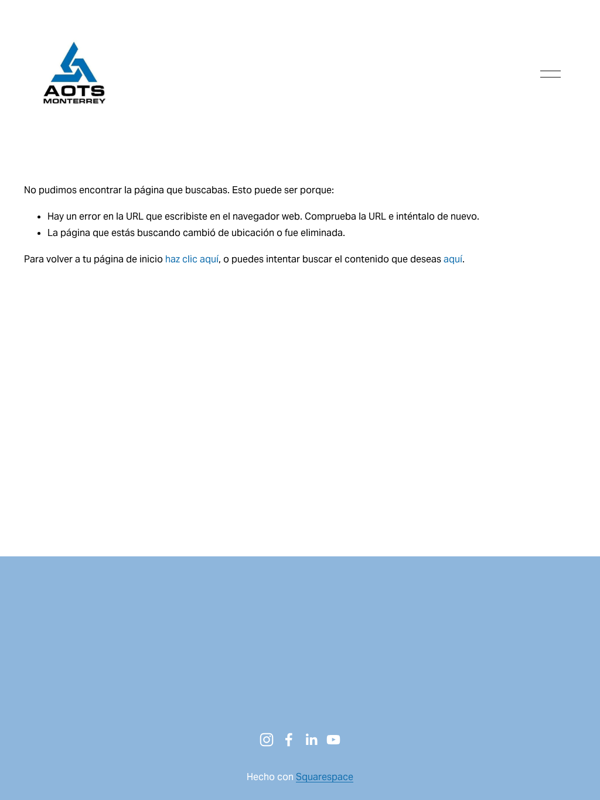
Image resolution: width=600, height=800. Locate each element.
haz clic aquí (192, 259)
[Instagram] (267, 740)
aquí (453, 259)
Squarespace (324, 777)
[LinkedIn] (311, 740)
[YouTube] (333, 740)
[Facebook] (289, 740)
